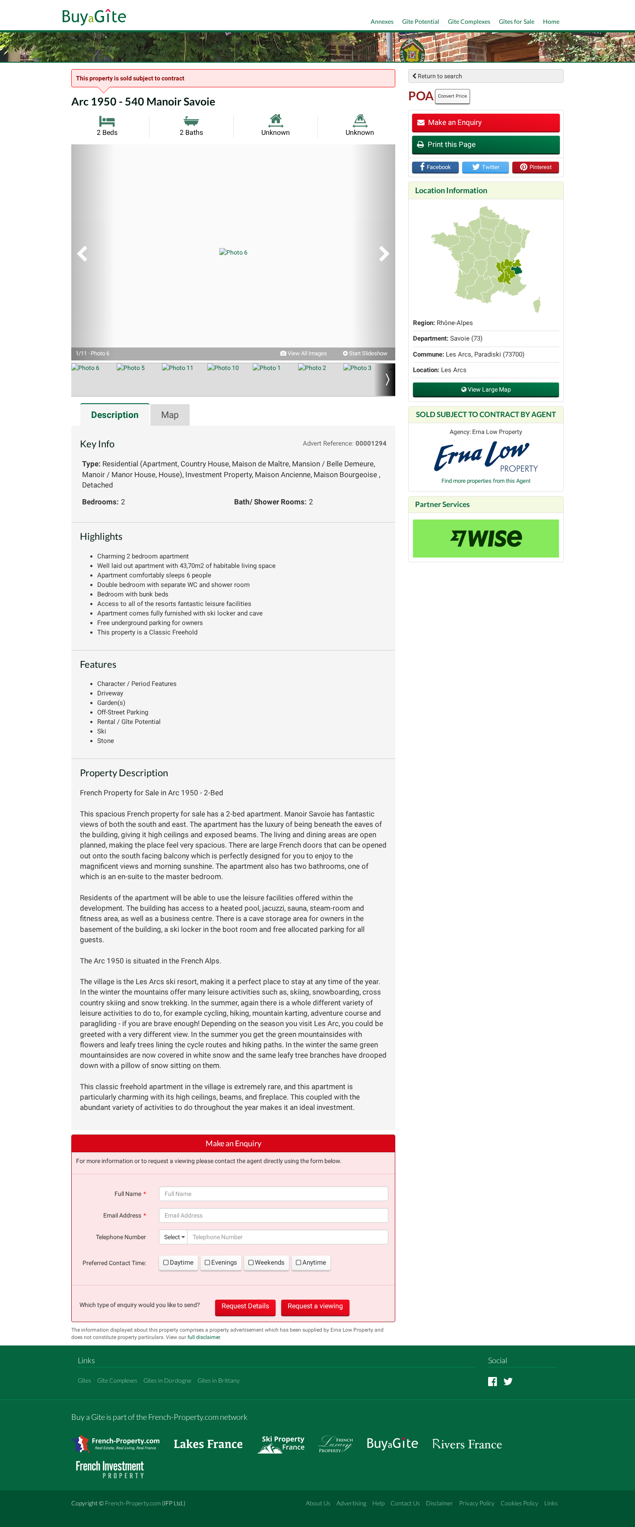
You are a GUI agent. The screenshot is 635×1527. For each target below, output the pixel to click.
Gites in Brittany (218, 1380)
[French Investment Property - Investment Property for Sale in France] (114, 1466)
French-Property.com (133, 1503)
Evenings (224, 1262)
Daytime (182, 1262)
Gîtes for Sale (516, 21)
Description (115, 415)
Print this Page (451, 144)
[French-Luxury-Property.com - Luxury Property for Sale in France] (340, 1440)
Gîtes (84, 1380)
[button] (92, 252)
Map (170, 415)
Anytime (314, 1262)
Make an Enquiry (454, 122)
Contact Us (405, 1503)
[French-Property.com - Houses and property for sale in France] (120, 1440)
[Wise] (486, 539)
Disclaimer (439, 1503)
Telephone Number (121, 1237)
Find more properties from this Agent (485, 481)
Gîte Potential (420, 21)
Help (378, 1503)
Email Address (122, 1215)
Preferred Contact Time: (114, 1262)
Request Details (245, 1306)
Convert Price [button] (452, 96)
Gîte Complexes (469, 21)
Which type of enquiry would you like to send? (139, 1304)
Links (551, 1503)
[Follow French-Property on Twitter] (508, 1381)
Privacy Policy (477, 1503)
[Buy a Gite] (92, 18)
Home (551, 21)
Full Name (127, 1193)
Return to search (439, 76)
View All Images (306, 353)
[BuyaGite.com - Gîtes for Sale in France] (397, 1440)
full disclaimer (203, 1337)
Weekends (270, 1262)
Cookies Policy (519, 1503)
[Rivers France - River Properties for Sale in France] (472, 1440)
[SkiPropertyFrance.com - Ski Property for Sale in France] (285, 1440)
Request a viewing (315, 1306)
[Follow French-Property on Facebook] (492, 1381)
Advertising (351, 1503)
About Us (318, 1503)
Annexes (382, 21)
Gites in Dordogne (167, 1380)
